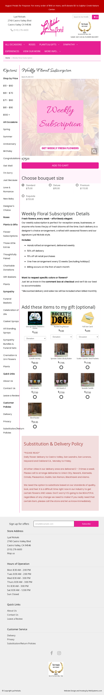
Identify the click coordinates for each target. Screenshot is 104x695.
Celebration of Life (11, 312)
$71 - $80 (8, 100)
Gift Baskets (9, 276)
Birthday (7, 151)
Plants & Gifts (47, 44)
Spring (6, 129)
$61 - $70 (8, 93)
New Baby (8, 198)
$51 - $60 (8, 85)
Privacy (7, 421)
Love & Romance (8, 189)
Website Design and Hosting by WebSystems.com (83, 691)
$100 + (6, 114)
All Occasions (13, 44)
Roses (32, 44)
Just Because (10, 180)
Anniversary (9, 143)
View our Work (31, 51)
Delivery (7, 414)
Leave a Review (11, 395)
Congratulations (11, 158)
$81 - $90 (8, 107)
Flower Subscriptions (10, 233)
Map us (11, 553)
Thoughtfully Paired (10, 256)
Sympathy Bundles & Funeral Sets (9, 343)
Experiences (12, 51)
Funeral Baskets (7, 300)
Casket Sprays (11, 321)
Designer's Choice (8, 208)
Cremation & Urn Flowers (10, 357)
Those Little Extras (9, 245)
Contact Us (9, 388)
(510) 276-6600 (20, 30)
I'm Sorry (8, 172)
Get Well (7, 165)
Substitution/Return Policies (11, 430)
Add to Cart (60, 165)
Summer (7, 136)
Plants (6, 284)
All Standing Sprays (9, 330)
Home (7, 58)
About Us (8, 381)
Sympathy (69, 44)
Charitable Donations (9, 267)
